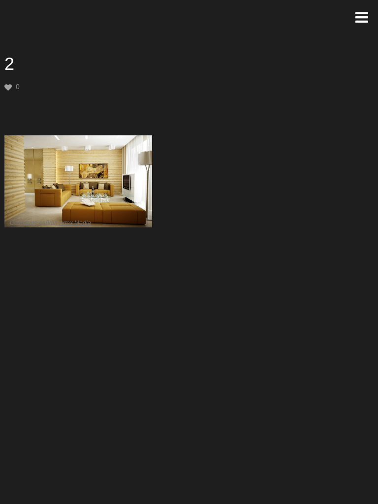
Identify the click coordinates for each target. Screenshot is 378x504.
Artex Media (75, 223)
